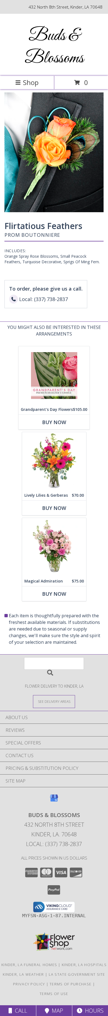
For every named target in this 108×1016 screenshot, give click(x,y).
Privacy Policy (29, 984)
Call (19, 1010)
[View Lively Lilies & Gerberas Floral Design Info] (54, 461)
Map (56, 1010)
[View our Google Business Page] (54, 800)
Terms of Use (54, 993)
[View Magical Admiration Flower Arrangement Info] (54, 547)
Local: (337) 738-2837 (54, 844)
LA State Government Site (77, 974)
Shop (30, 82)
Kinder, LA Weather (23, 974)
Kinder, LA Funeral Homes (29, 964)
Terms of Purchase (70, 984)
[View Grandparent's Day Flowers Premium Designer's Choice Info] (54, 375)
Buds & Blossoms (54, 47)
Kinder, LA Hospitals (84, 964)
